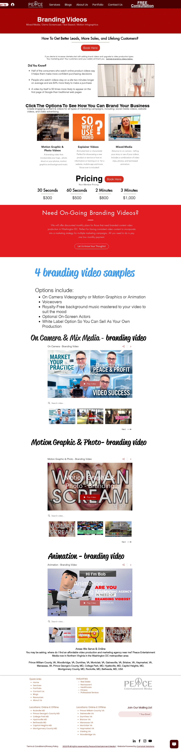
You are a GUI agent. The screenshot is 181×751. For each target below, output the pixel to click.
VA (103, 710)
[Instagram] (145, 741)
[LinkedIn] (134, 741)
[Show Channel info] (129, 346)
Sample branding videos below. (119, 59)
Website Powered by (135, 746)
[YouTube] (150, 741)
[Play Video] (62, 416)
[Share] (123, 346)
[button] (98, 4)
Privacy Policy (52, 746)
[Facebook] (140, 741)
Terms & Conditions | (36, 746)
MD (58, 713)
